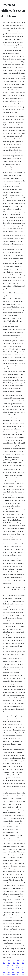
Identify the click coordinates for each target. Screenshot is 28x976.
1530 (4, 963)
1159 (9, 963)
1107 (23, 974)
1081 (18, 960)
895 (23, 969)
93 (21, 965)
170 (3, 969)
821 (18, 969)
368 (8, 965)
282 (13, 960)
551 (3, 974)
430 (3, 965)
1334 (18, 972)
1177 (4, 972)
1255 (17, 967)
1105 (13, 969)
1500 (23, 963)
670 (18, 974)
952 (23, 972)
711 (12, 965)
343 (18, 963)
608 (22, 967)
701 (8, 972)
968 (13, 972)
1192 (13, 974)
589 (9, 960)
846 (12, 967)
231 (17, 965)
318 (23, 960)
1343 (4, 960)
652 (8, 967)
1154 (8, 969)
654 (3, 967)
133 (14, 963)
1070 (8, 974)
